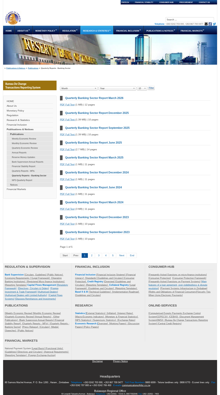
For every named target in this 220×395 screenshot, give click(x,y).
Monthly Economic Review (24, 143)
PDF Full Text (67, 104)
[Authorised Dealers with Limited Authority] (26, 295)
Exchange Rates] (126, 320)
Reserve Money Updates (23, 157)
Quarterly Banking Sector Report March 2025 (94, 157)
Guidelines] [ (41, 274)
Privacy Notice (120, 361)
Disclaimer (97, 361)
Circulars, (30, 274)
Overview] (109, 281)
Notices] (28, 330)
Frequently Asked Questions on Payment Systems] (174, 281)
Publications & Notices (15, 68)
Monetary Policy (15, 110)
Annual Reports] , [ (44, 316)
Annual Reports (19, 152)
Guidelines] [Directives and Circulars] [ (25, 352)
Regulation (12, 115)
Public (21, 330)
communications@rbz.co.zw (136, 385)
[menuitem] (9, 30)
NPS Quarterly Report (22, 180)
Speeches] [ (12, 330)
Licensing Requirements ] (18, 278)
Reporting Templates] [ (17, 355)
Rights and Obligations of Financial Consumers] (173, 292)
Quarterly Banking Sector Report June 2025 (93, 142)
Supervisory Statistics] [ (105, 320)
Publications (33, 68)
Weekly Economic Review (24, 139)
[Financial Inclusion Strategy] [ (111, 274)
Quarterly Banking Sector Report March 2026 (94, 98)
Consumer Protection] (160, 278)
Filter (151, 88)
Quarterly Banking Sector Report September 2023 (97, 232)
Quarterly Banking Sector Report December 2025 (97, 112)
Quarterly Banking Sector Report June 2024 (93, 187)
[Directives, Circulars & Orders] (33, 288)
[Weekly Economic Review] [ (19, 313)
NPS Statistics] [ (84, 320)
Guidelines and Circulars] (88, 295)
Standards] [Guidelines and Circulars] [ (105, 278)
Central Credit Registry (169, 323)
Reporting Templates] (98, 285)
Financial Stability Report (23, 166)
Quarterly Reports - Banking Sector (29, 175)
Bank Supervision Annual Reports (27, 162)
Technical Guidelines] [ (101, 292)
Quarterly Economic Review (25, 148)
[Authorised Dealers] (48, 292)
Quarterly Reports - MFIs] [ (36, 323)
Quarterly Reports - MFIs (23, 171)
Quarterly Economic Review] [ (20, 316)
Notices (14, 185)
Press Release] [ (31, 327)
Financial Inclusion (17, 124)
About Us (12, 106)
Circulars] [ (46, 327)
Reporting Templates (16, 285)
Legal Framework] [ (42, 278)
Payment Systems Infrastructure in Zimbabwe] (184, 288)
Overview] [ (104, 323)
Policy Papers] (91, 327)
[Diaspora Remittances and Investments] (35, 299)
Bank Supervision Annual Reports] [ (37, 320)
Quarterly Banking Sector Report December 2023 (97, 217)
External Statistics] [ (96, 313)
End (132, 255)
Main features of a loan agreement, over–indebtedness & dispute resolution (177, 285)
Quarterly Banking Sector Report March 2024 (94, 202)
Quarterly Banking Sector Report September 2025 (97, 127)
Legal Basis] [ (39, 348)
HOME (10, 101)
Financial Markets (16, 189)
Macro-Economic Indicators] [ (91, 316)
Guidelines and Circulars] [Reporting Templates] (113, 288)
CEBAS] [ (175, 316)
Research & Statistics (18, 120)
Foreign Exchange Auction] (42, 355)
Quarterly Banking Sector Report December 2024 (97, 172)
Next (121, 255)
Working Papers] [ (119, 323)
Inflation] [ (112, 313)
